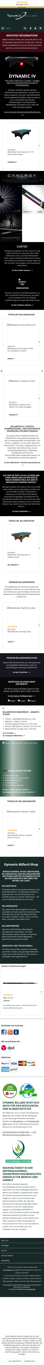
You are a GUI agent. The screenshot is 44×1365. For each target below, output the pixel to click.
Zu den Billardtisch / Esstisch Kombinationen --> (22, 463)
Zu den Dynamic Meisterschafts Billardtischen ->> (22, 113)
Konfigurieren (30, 1361)
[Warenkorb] (40, 28)
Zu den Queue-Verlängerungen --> (22, 696)
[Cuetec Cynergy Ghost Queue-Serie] (11, 228)
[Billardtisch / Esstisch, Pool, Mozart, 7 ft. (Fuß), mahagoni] (22, 387)
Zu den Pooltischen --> (21, 511)
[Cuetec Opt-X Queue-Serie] (11, 199)
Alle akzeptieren (15, 1361)
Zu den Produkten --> (22, 672)
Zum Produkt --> (9, 733)
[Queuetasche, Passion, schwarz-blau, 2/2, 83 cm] (21, 817)
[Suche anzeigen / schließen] (25, 28)
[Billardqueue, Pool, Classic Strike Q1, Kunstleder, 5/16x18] (21, 331)
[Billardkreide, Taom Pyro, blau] (21, 614)
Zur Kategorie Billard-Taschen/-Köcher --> (19, 792)
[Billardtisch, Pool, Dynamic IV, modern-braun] (21, 537)
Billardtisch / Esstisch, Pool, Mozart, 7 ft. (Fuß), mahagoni (20, 405)
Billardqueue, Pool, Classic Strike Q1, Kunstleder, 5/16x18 (20, 349)
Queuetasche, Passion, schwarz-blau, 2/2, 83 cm (20, 836)
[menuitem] (6, 28)
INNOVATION (22, 288)
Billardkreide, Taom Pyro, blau (19, 631)
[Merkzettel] (31, 28)
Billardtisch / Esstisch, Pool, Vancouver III (22, 371)
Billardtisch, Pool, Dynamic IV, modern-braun (19, 556)
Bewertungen (22, 7)
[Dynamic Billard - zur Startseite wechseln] (22, 17)
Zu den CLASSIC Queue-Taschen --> (17, 789)
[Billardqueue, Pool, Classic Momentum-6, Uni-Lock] (20, 983)
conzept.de (31, 1289)
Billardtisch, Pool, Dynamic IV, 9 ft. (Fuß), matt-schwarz (21, 153)
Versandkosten (8, 1270)
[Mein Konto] (35, 28)
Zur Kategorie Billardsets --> (14, 735)
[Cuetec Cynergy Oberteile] (22, 178)
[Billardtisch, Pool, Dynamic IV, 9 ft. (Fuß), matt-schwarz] (21, 134)
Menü (8, 28)
